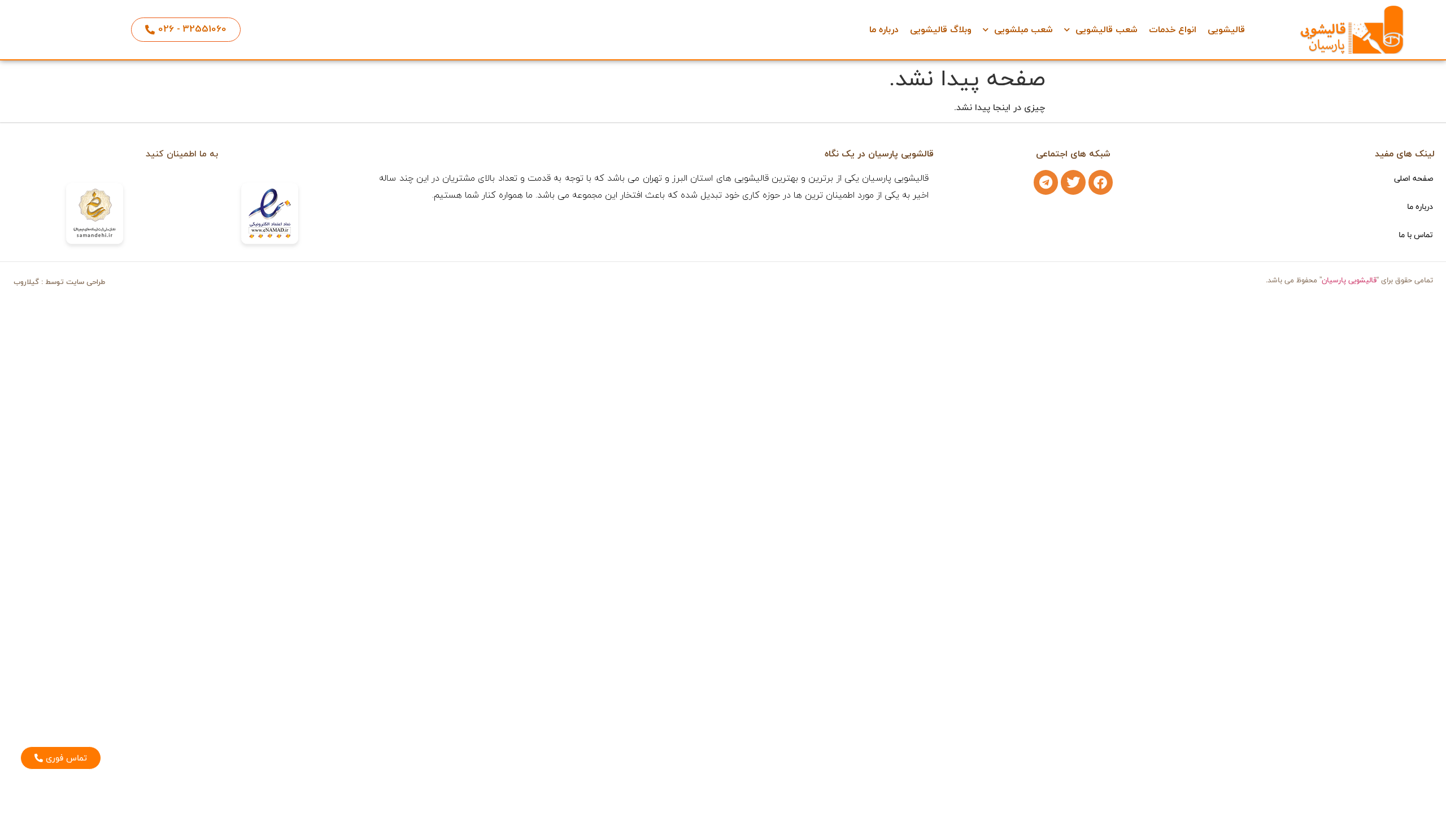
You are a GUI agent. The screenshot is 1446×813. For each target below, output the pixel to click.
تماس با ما (1416, 235)
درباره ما (884, 30)
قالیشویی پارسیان (1349, 280)
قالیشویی (1226, 30)
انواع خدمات (1172, 30)
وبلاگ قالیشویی (941, 30)
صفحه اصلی (1413, 178)
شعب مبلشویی (1023, 30)
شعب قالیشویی (1106, 30)
